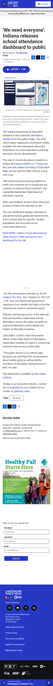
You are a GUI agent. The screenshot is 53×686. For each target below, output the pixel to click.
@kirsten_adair (10, 434)
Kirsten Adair (11, 418)
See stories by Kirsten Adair (17, 437)
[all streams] (49, 682)
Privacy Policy (11, 633)
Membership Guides (14, 650)
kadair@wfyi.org (13, 431)
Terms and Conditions (14, 639)
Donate (44, 4)
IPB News (17, 398)
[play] (4, 682)
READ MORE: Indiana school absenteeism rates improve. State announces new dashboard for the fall (25, 237)
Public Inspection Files (14, 627)
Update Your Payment (14, 645)
